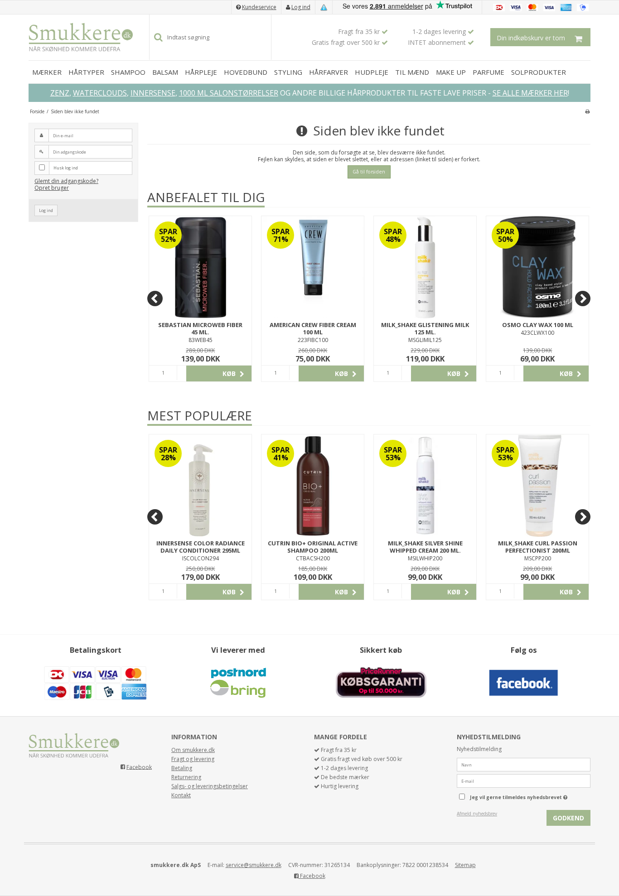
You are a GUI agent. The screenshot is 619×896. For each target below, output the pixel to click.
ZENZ (59, 93)
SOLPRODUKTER (538, 72)
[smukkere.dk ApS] (81, 37)
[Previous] (155, 298)
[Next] (582, 298)
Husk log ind (65, 168)
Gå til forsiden (369, 172)
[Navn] (523, 764)
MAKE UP (451, 72)
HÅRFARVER (328, 72)
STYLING (288, 72)
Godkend (568, 818)
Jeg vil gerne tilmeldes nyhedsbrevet (530, 795)
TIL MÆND (412, 72)
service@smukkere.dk (253, 865)
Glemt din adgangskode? (66, 181)
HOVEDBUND (245, 72)
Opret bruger (51, 188)
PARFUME (488, 72)
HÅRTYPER (86, 72)
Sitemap (465, 865)
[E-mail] (523, 781)
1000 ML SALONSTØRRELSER (228, 93)
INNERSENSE (153, 93)
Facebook (139, 767)
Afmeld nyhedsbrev (477, 813)
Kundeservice (259, 7)
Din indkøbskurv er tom (531, 38)
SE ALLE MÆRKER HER (530, 93)
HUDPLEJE (371, 72)
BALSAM (165, 72)
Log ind (300, 7)
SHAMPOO (128, 72)
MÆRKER (47, 72)
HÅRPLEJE (201, 72)
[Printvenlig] (587, 111)
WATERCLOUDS (100, 93)
